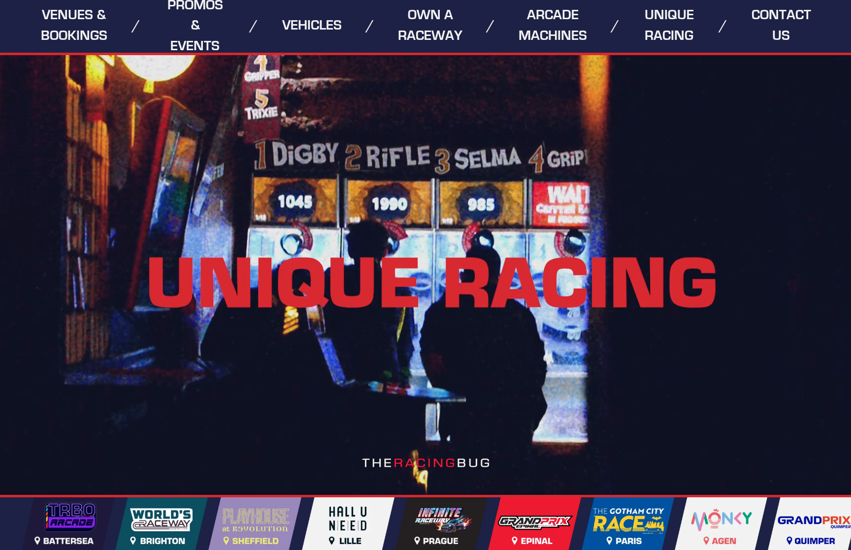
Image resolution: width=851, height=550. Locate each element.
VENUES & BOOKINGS (74, 25)
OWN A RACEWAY (430, 25)
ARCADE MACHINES (553, 25)
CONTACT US (781, 25)
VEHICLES (312, 25)
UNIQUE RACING (669, 25)
